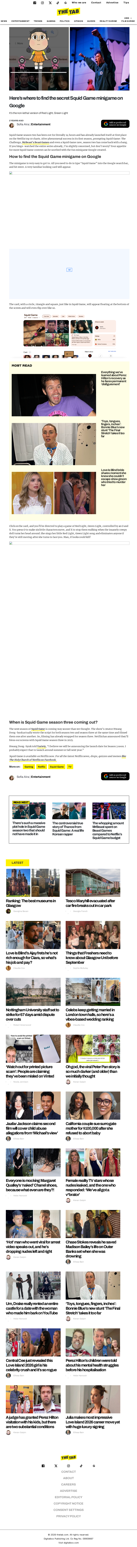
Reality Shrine (108, 21)
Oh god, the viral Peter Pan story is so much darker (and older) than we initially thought (93, 1071)
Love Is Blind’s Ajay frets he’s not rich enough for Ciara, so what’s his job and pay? (32, 958)
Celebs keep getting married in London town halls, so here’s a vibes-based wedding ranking (90, 1014)
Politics (65, 21)
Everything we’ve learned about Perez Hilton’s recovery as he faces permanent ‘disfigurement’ (113, 378)
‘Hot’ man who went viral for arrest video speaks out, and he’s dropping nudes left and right (33, 1247)
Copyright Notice (68, 1503)
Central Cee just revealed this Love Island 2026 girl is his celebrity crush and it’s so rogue (31, 1365)
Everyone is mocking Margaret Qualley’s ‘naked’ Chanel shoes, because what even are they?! (31, 1185)
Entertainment (21, 21)
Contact (96, 2)
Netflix (41, 767)
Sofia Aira (23, 124)
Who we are (79, 2)
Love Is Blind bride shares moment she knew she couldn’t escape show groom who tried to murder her (114, 477)
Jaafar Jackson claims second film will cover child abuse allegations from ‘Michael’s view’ (32, 1128)
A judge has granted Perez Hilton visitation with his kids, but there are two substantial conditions (32, 1422)
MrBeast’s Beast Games (35, 142)
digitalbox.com (71, 1542)
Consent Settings (68, 1510)
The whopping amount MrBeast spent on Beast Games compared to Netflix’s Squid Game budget (108, 830)
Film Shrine (128, 21)
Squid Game (38, 728)
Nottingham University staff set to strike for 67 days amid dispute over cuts (32, 1014)
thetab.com (62, 1534)
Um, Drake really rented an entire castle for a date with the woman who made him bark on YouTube (32, 1308)
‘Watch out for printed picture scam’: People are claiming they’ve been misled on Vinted (30, 1071)
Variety (41, 746)
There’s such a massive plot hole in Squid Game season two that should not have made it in (28, 828)
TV (70, 767)
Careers (68, 1484)
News (4, 21)
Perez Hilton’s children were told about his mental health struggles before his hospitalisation (92, 1365)
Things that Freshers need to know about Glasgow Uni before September (92, 958)
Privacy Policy (68, 1516)
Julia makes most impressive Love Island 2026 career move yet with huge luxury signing (93, 1422)
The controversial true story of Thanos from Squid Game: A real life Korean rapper (68, 828)
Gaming (51, 21)
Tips (126, 2)
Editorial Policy (68, 1497)
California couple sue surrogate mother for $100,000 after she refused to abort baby (91, 1128)
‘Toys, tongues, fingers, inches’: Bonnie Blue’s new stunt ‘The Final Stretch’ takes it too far (112, 428)
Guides (91, 21)
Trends (38, 21)
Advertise (112, 2)
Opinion (78, 21)
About (68, 1478)
